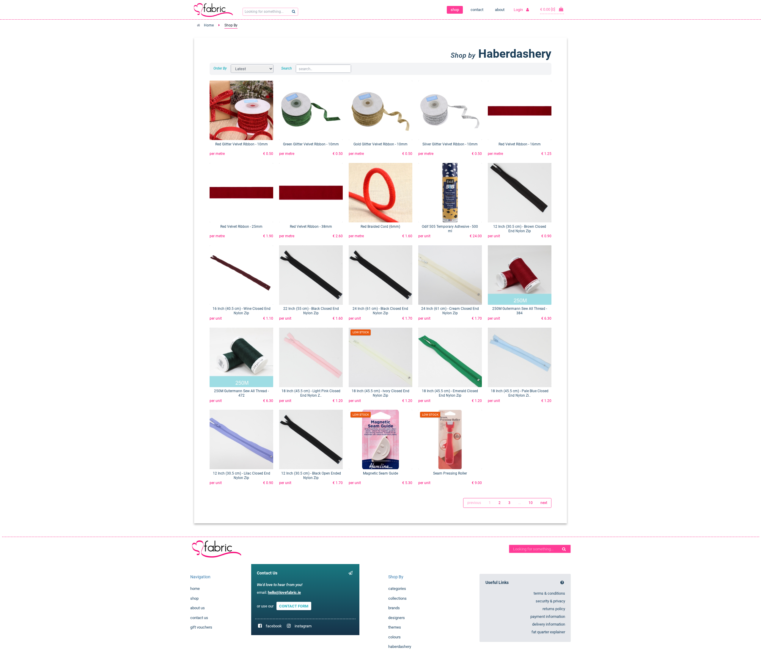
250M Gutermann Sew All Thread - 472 (241, 393)
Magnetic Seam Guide (380, 473)
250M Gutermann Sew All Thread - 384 (519, 311)
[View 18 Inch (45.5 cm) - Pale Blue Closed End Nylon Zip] (519, 357)
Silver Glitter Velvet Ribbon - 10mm (450, 144)
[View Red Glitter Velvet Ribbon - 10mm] (241, 110)
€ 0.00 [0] (548, 9)
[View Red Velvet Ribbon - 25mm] (241, 192)
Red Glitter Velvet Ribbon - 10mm (241, 144)
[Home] (213, 548)
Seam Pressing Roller (450, 473)
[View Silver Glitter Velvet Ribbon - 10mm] (450, 110)
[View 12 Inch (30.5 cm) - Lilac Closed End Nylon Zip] (241, 439)
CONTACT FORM (293, 606)
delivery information (548, 624)
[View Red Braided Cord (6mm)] (380, 192)
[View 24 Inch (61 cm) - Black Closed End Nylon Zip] (380, 275)
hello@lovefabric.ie (284, 592)
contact (477, 9)
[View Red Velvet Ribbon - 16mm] (519, 110)
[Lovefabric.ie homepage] (215, 10)
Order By (220, 68)
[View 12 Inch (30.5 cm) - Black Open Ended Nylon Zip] (311, 439)
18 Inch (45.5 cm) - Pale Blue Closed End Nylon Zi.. (519, 393)
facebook (274, 626)
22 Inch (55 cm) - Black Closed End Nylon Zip (311, 311)
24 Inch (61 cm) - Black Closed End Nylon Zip (380, 311)
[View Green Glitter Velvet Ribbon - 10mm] (311, 110)
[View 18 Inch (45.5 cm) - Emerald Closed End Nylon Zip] (450, 357)
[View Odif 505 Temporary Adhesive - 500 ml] (450, 192)
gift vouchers (201, 627)
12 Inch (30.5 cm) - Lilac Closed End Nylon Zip (241, 475)
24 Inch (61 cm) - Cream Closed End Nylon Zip (450, 311)
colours (394, 637)
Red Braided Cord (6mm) (380, 226)
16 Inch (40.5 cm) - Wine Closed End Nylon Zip (242, 311)
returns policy (554, 609)
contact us (199, 617)
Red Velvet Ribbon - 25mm (241, 226)
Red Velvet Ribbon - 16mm (520, 144)
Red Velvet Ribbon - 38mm (311, 226)
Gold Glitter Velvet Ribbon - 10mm (380, 144)
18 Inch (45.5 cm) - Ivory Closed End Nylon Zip (380, 393)
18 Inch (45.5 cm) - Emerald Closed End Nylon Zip (450, 393)
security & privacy (550, 601)
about (499, 9)
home (195, 588)
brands (394, 608)
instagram (303, 626)
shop (455, 9)
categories (397, 588)
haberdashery (399, 646)
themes (394, 627)
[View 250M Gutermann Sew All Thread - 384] (519, 275)
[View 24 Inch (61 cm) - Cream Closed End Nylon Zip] (450, 275)
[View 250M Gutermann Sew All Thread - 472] (241, 357)
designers (396, 617)
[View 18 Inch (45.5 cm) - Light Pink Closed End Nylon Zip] (311, 357)
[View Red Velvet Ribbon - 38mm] (311, 192)
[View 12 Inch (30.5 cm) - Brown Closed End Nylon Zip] (519, 192)
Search (286, 68)
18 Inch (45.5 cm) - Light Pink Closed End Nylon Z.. (311, 393)
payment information (547, 616)
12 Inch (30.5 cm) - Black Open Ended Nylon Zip (311, 475)
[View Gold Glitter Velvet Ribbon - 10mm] (380, 110)
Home (209, 25)
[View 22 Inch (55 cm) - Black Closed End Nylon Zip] (311, 275)
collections (397, 598)
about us (197, 608)
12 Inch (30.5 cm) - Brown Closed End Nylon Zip (519, 228)
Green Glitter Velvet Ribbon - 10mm (311, 144)
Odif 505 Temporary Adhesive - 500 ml (450, 228)
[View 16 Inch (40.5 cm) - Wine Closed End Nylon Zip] (241, 275)
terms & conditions (549, 593)
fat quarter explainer (548, 632)
